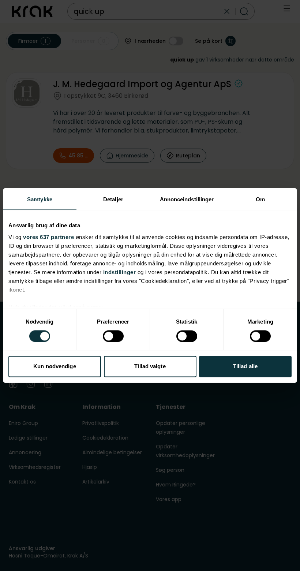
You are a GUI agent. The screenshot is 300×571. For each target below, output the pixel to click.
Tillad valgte (149, 366)
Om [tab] (260, 199)
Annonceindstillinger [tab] (187, 199)
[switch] (113, 336)
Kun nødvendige (54, 366)
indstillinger (119, 272)
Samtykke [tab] (39, 199)
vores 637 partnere (48, 237)
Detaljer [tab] (113, 199)
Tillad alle (245, 366)
